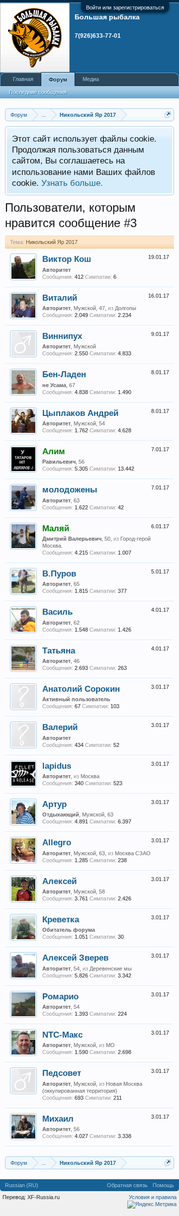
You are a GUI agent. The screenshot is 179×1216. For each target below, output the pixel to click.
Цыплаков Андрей (80, 413)
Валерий (60, 727)
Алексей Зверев (75, 958)
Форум (58, 79)
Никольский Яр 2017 (52, 242)
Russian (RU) (21, 1185)
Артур (54, 804)
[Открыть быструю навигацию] (168, 114)
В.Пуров (59, 573)
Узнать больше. (72, 183)
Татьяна (58, 650)
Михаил (58, 1119)
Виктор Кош (66, 259)
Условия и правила (153, 1197)
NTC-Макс (62, 1035)
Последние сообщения (38, 92)
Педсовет (61, 1073)
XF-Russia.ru (43, 1197)
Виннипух (62, 336)
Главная (23, 79)
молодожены (69, 489)
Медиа (91, 79)
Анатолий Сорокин (81, 689)
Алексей (59, 881)
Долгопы (125, 308)
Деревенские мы (111, 969)
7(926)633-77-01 (98, 35)
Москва (90, 776)
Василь (57, 612)
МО (110, 1045)
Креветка (60, 919)
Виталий (59, 298)
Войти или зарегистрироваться (125, 7)
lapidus (56, 766)
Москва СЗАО (133, 853)
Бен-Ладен (64, 374)
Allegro (56, 842)
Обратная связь (127, 1185)
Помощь (163, 1185)
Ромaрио (60, 996)
